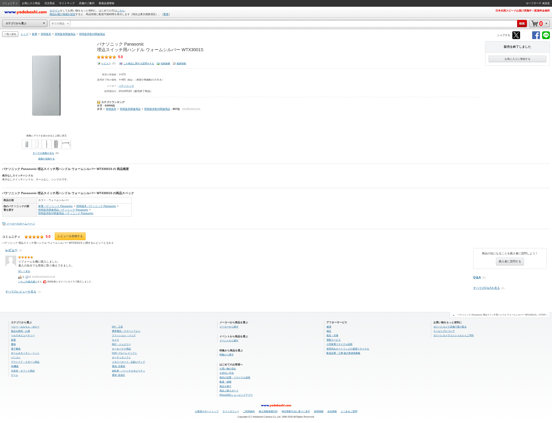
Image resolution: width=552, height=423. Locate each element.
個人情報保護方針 (268, 411)
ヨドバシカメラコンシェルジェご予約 (453, 335)
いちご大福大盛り (27, 281)
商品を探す (225, 386)
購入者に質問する (510, 261)
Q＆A (477, 277)
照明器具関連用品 (130, 109)
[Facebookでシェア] (536, 38)
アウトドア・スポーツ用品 (25, 362)
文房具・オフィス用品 (23, 370)
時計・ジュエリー (121, 344)
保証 (328, 331)
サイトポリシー (231, 411)
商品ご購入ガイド (229, 390)
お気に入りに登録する (517, 58)
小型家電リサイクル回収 (339, 344)
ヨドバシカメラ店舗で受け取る (450, 326)
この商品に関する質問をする (138, 63)
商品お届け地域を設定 (62, 14)
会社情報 (332, 411)
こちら (121, 10)
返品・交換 (332, 335)
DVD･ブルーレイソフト (124, 353)
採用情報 (318, 411)
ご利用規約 (249, 411)
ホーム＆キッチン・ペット (25, 353)
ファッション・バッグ (124, 335)
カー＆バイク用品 (121, 348)
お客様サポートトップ (207, 411)
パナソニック (126, 85)
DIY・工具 (117, 326)
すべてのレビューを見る (20, 291)
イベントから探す (229, 340)
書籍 (13, 344)
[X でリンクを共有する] (516, 38)
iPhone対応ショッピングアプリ (236, 395)
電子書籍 (15, 348)
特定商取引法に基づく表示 (296, 411)
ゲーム (14, 375)
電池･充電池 (118, 366)
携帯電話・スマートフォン (126, 331)
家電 (99, 105)
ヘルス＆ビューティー (23, 335)
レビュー (106, 63)
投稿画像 (165, 63)
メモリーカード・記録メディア (128, 362)
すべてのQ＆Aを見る (486, 288)
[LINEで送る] (546, 38)
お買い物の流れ (228, 368)
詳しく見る (24, 271)
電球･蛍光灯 (118, 375)
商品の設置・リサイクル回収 (235, 377)
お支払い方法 (227, 373)
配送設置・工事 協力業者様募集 (343, 353)
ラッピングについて (444, 331)
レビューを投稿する (70, 236)
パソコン (15, 357)
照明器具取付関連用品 (157, 109)
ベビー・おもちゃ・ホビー (25, 326)
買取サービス (333, 340)
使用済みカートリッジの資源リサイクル (347, 348)
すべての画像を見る (43, 153)
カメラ (115, 340)
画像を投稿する (46, 158)
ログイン (55, 10)
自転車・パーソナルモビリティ (128, 370)
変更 (166, 14)
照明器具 (111, 109)
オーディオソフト (121, 357)
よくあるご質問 (349, 411)
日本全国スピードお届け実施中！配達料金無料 (523, 10)
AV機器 (15, 366)
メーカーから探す (229, 326)
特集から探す (227, 354)
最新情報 (181, 63)
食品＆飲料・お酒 (20, 331)
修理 (328, 326)
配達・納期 (225, 381)
